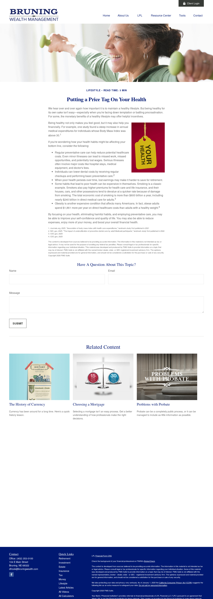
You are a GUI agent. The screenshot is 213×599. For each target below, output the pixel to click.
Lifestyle (63, 583)
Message (14, 293)
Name (12, 271)
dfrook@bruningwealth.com (23, 569)
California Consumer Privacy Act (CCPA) (175, 582)
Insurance (64, 571)
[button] (106, 15)
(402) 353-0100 (25, 558)
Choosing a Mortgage (89, 404)
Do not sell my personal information (153, 585)
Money (62, 579)
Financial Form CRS (103, 555)
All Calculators (66, 596)
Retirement (64, 558)
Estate (62, 566)
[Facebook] (171, 3)
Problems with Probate (153, 404)
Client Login (193, 3)
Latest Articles (66, 587)
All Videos (64, 591)
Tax (61, 575)
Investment (64, 562)
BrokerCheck (149, 561)
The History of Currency (27, 404)
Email (111, 271)
